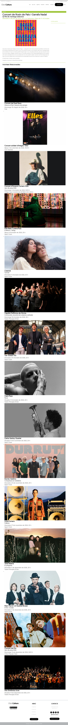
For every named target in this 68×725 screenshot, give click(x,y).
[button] (64, 4)
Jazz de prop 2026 (10, 188)
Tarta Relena (9, 563)
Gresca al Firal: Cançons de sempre (15, 105)
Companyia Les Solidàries (12, 481)
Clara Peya (8, 396)
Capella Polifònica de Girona (15, 313)
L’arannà (7, 271)
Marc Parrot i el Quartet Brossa (16, 606)
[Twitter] (53, 712)
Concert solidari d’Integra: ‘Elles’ (16, 145)
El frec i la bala (9, 608)
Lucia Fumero (9, 521)
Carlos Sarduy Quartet (12, 438)
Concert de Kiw (10, 648)
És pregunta (8, 565)
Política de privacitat (32, 723)
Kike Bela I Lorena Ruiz (12, 228)
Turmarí (6, 273)
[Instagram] (56, 712)
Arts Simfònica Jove (11, 690)
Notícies (34, 711)
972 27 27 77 (54, 708)
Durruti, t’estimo (10, 479)
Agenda (34, 706)
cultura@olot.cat (54, 706)
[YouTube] (58, 712)
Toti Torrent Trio (10, 355)
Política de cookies (39, 723)
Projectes (34, 709)
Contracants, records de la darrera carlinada (18, 315)
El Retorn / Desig (9, 230)
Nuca (6, 398)
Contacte (34, 714)
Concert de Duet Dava (12, 103)
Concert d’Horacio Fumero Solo (16, 186)
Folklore (7, 523)
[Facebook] (51, 712)
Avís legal (27, 723)
